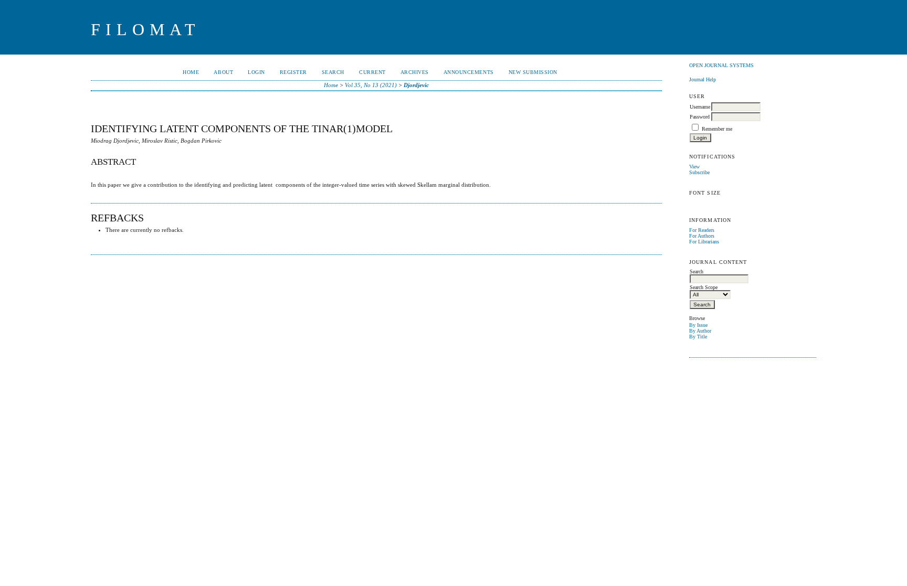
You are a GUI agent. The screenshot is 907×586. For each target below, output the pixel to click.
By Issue (698, 325)
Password (700, 117)
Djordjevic (416, 85)
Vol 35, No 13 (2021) (371, 85)
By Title (698, 336)
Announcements (469, 72)
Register (293, 72)
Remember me (717, 129)
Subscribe (699, 172)
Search (333, 72)
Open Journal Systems (721, 65)
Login (256, 72)
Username (700, 107)
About (223, 72)
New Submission (533, 72)
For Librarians (704, 241)
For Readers (701, 230)
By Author (700, 331)
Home (191, 72)
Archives (414, 72)
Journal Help (702, 79)
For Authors (701, 236)
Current (372, 72)
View (694, 166)
